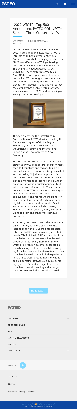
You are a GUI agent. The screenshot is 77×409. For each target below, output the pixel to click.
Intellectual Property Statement (21, 391)
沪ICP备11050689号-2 (28, 404)
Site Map (11, 384)
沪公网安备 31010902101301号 (46, 404)
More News (37, 291)
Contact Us (12, 376)
